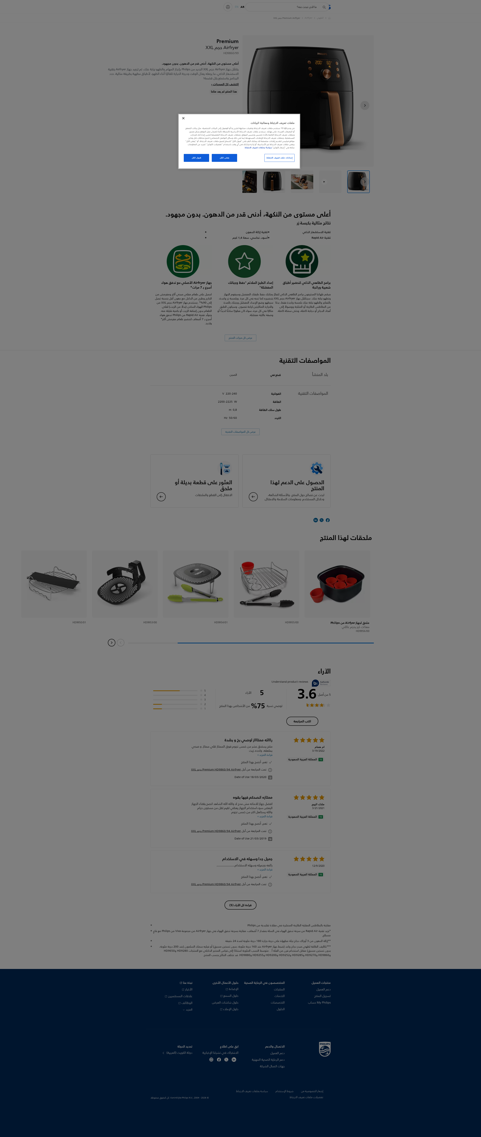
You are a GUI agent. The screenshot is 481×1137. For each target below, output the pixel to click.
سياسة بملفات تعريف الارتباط (258, 147)
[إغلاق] (183, 118)
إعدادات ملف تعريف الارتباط (279, 158)
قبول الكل (196, 158)
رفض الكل (224, 158)
